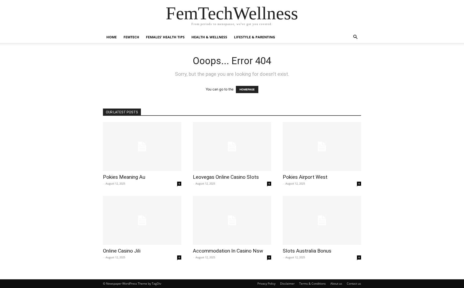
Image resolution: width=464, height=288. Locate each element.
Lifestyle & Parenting (254, 37)
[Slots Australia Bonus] (322, 220)
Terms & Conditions (312, 283)
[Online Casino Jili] (142, 220)
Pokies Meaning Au (124, 177)
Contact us (354, 283)
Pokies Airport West (305, 177)
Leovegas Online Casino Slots (226, 177)
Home (111, 37)
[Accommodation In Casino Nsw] (232, 220)
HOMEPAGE (247, 89)
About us (336, 283)
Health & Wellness (209, 37)
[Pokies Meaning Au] (142, 146)
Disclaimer (287, 283)
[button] (355, 37)
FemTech (131, 37)
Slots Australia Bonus (307, 251)
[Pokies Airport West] (322, 146)
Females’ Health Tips (165, 37)
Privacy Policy (266, 283)
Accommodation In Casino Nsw (228, 251)
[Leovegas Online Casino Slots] (232, 146)
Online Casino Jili (121, 251)
